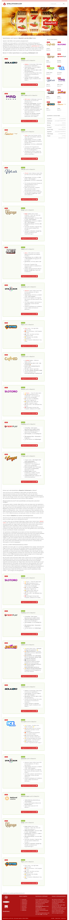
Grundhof (55, 118)
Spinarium (27, 290)
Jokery (26, 253)
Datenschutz (57, 918)
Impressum (63, 918)
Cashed (27, 360)
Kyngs (26, 213)
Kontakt (52, 918)
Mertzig (56, 123)
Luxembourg (11, 893)
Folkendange (54, 133)
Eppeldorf (52, 131)
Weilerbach (52, 121)
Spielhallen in (5, 893)
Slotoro (27, 393)
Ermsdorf (56, 127)
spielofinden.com (35, 46)
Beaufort (32, 60)
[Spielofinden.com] (13, 4)
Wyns (26, 328)
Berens (52, 125)
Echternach (17, 893)
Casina (26, 135)
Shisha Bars (24, 907)
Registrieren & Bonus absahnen (29, 84)
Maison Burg (54, 129)
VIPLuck (26, 173)
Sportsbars (24, 906)
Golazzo (27, 64)
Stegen (56, 135)
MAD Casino (27, 99)
